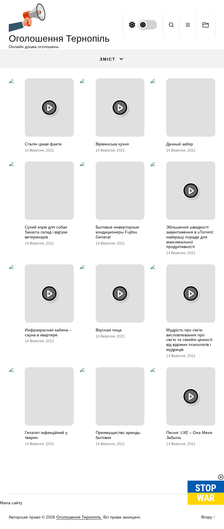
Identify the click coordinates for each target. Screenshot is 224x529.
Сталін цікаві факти (43, 144)
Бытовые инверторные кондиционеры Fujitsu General (117, 232)
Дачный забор (179, 144)
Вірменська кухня (112, 144)
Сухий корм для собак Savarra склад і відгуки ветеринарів (46, 232)
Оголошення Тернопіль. (79, 517)
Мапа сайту (11, 502)
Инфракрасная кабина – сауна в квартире (48, 332)
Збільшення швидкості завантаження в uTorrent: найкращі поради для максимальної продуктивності (190, 237)
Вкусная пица (109, 330)
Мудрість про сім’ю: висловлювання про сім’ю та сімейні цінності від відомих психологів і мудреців (189, 340)
